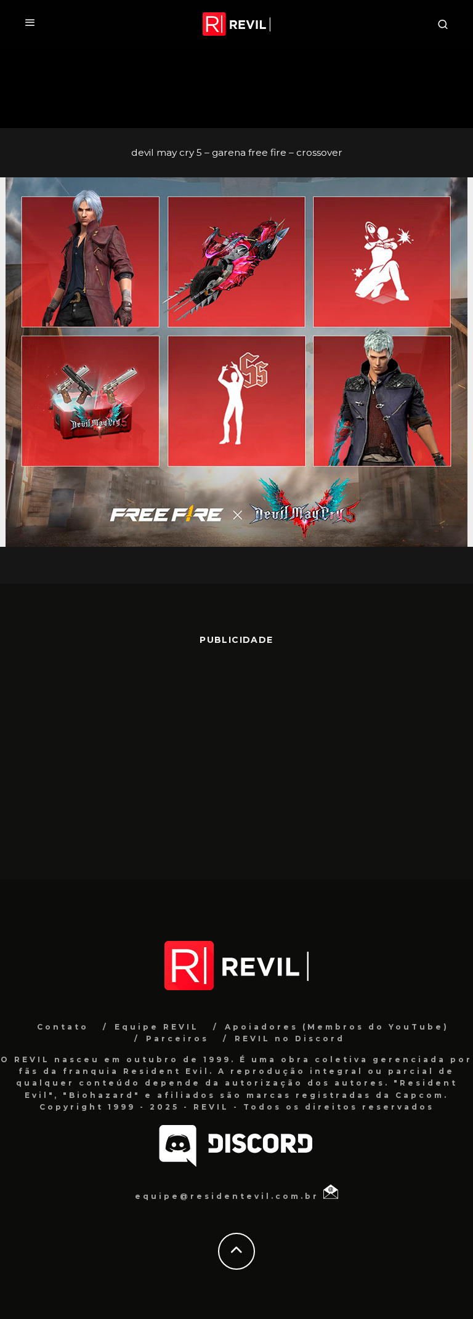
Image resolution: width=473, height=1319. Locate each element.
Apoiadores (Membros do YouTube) (337, 1026)
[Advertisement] (236, 756)
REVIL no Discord (290, 1038)
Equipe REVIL (157, 1026)
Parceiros (177, 1038)
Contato (63, 1026)
